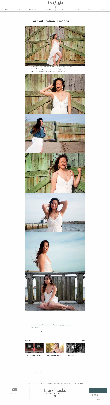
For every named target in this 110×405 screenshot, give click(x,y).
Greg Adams (71, 355)
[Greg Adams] (75, 348)
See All (83, 340)
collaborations (66, 383)
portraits (56, 383)
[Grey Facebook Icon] (93, 395)
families (49, 383)
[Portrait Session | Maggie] (55, 348)
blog (74, 383)
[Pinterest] (97, 395)
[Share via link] (41, 331)
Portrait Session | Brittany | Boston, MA (34, 356)
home (28, 383)
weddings (35, 383)
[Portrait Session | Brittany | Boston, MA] (34, 348)
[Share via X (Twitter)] (35, 331)
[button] (33, 10)
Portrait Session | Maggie (54, 355)
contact (80, 383)
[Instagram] (95, 395)
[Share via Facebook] (32, 331)
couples (43, 383)
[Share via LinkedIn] (38, 331)
